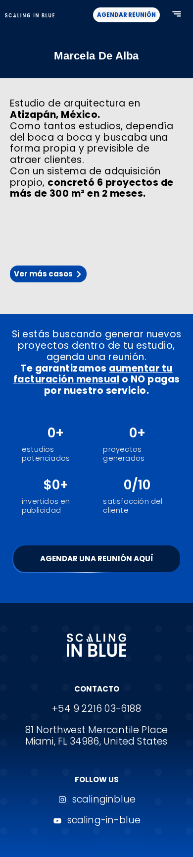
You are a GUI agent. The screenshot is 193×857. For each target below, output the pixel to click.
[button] (176, 14)
